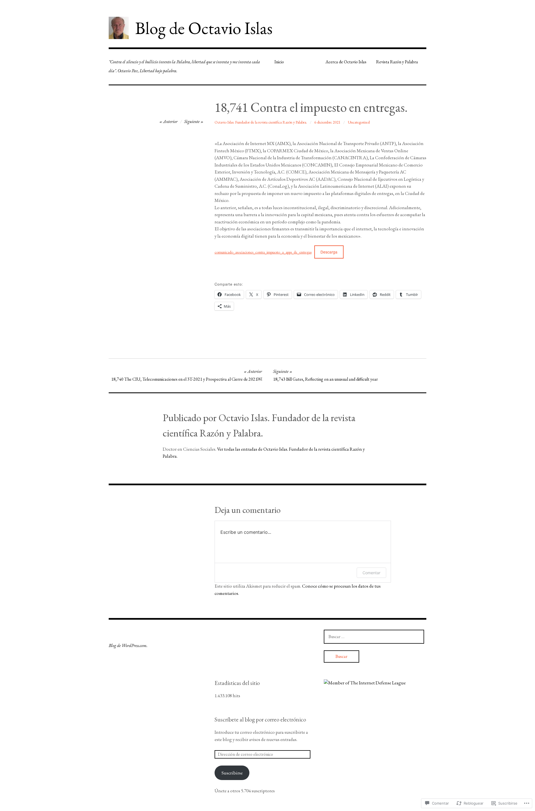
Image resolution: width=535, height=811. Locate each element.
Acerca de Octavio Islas (345, 62)
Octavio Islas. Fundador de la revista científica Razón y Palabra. (261, 122)
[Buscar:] (374, 636)
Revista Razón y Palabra (397, 62)
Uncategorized (359, 122)
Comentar (371, 572)
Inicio (279, 62)
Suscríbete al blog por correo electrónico (260, 719)
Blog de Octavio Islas (204, 27)
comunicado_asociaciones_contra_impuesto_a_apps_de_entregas (263, 252)
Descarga (328, 252)
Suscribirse (232, 773)
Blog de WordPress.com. (128, 645)
